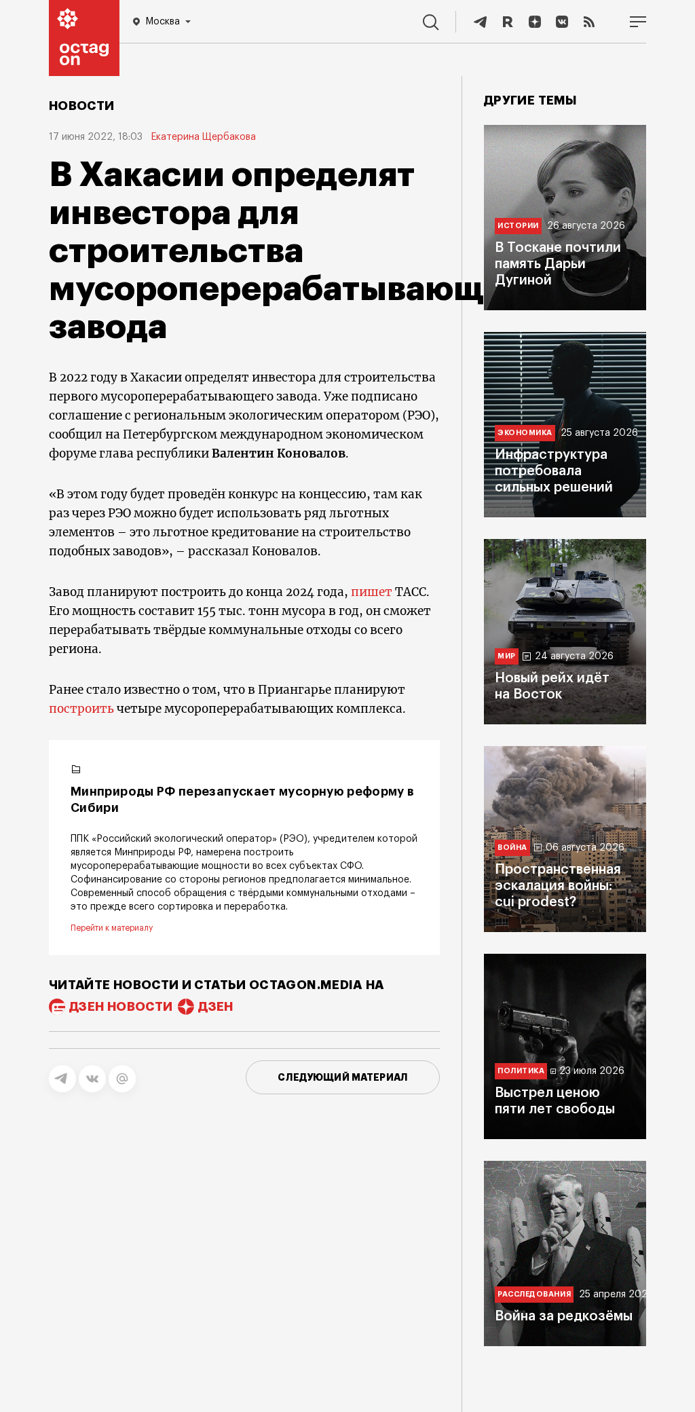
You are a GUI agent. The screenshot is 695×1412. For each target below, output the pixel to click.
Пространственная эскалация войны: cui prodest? (558, 886)
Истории (518, 225)
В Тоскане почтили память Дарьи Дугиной (558, 264)
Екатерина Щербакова (203, 137)
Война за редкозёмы (564, 1316)
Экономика (524, 432)
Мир (506, 656)
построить (81, 708)
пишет (371, 591)
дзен (215, 1007)
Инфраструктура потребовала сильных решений (554, 471)
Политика (520, 1071)
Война (512, 847)
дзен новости (120, 1007)
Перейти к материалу (112, 928)
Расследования (534, 1294)
